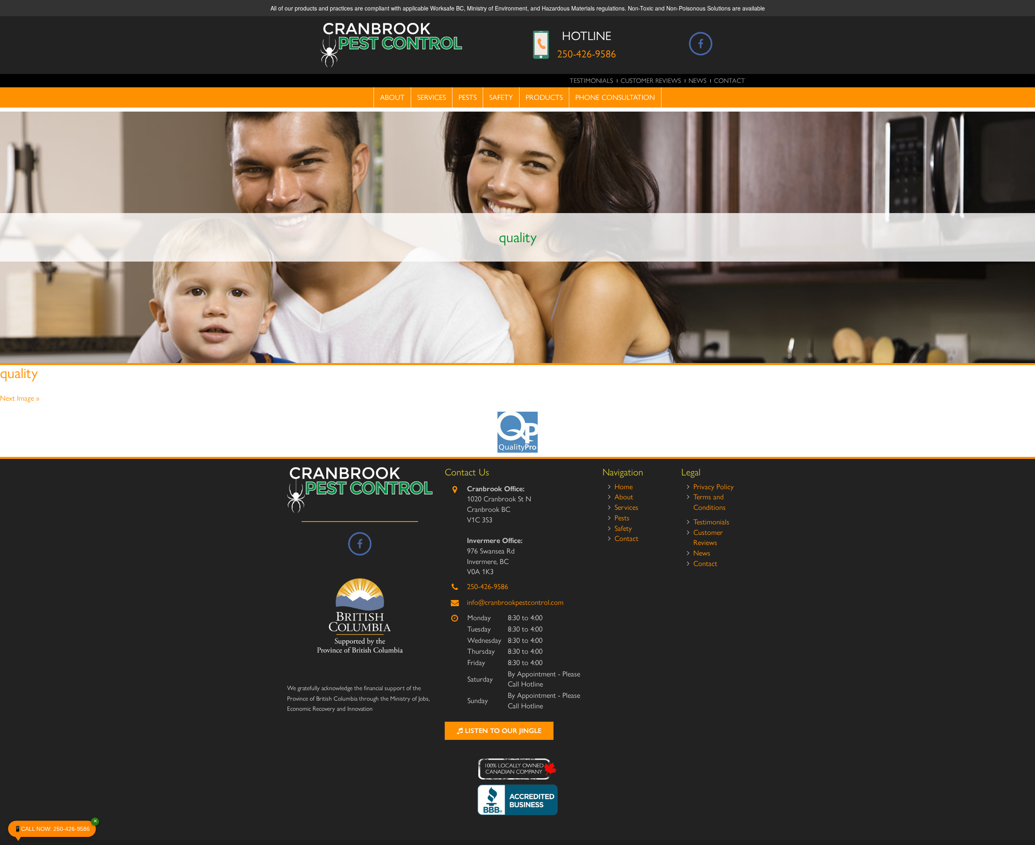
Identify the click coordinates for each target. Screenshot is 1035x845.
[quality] (517, 432)
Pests (467, 97)
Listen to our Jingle (502, 731)
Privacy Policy (713, 486)
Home (624, 486)
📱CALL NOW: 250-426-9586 (55, 826)
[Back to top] (1022, 814)
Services (431, 97)
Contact (729, 80)
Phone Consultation (615, 97)
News (697, 80)
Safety (501, 97)
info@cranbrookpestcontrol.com (515, 602)
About (392, 97)
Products (544, 97)
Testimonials (591, 80)
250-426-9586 (586, 54)
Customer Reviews (651, 80)
